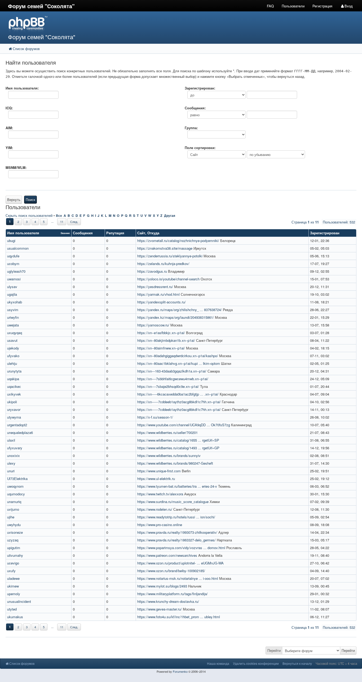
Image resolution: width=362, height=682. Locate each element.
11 (61, 221)
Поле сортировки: (200, 147)
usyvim (12, 309)
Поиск (30, 199)
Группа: (191, 127)
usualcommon (18, 248)
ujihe (10, 516)
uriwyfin (13, 317)
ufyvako (13, 355)
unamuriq (14, 501)
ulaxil (11, 440)
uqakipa (13, 378)
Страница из (305, 222)
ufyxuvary (14, 447)
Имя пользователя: (22, 88)
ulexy (11, 463)
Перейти (274, 650)
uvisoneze (15, 532)
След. (74, 221)
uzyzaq (12, 539)
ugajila (12, 294)
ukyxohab (14, 301)
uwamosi (14, 278)
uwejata (13, 324)
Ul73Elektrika (17, 478)
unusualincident (19, 601)
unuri (11, 470)
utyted (12, 609)
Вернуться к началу (297, 663)
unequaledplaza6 (20, 432)
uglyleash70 (16, 271)
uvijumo (13, 509)
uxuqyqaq (14, 332)
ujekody (13, 348)
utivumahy (15, 555)
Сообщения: (195, 107)
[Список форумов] (135, 24)
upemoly (13, 593)
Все (59, 215)
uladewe (13, 578)
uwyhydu (14, 524)
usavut (12, 340)
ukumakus (15, 616)
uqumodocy (16, 493)
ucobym (13, 263)
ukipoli (12, 401)
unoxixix (13, 455)
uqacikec (14, 386)
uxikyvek (14, 394)
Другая (169, 215)
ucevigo (13, 563)
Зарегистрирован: (200, 88)
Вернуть (13, 199)
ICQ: (9, 107)
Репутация (115, 232)
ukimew (13, 586)
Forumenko (180, 671)
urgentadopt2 (17, 424)
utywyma (14, 417)
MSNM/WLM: (16, 167)
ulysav (12, 286)
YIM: (9, 147)
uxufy (11, 570)
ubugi (11, 240)
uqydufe (13, 255)
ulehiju (12, 363)
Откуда (153, 232)
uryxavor (13, 409)
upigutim (13, 547)
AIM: (9, 127)
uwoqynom (15, 486)
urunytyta (14, 371)
